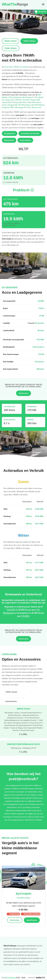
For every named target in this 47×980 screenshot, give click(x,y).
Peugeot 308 (35, 100)
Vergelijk (42, 11)
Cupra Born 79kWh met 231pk (16, 67)
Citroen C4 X (10, 100)
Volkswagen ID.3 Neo (23, 107)
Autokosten (23, 393)
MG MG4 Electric (38, 105)
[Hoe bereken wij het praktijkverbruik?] (32, 190)
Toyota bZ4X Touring (10, 102)
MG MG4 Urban (24, 105)
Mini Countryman (16, 97)
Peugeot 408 (13, 105)
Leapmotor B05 (8, 107)
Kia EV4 (26, 100)
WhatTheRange (9, 977)
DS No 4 (19, 100)
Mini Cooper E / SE (30, 97)
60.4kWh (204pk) (23, 898)
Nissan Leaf (36, 107)
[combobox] (15, 692)
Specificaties (32, 920)
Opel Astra (23, 102)
